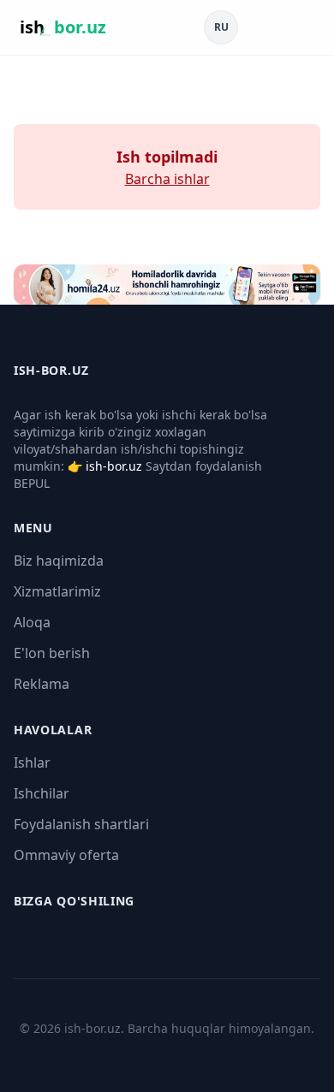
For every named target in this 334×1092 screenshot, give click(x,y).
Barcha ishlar (167, 178)
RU (221, 27)
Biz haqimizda (59, 560)
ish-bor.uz (114, 466)
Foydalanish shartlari (81, 824)
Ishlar (32, 762)
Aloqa (32, 622)
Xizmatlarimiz (57, 591)
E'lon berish (52, 653)
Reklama (41, 683)
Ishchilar (41, 793)
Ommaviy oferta (66, 855)
